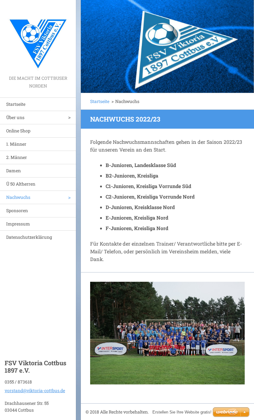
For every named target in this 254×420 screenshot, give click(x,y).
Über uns (15, 117)
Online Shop (18, 131)
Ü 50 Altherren (20, 184)
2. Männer (16, 157)
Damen (13, 171)
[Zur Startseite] (38, 37)
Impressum (18, 224)
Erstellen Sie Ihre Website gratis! (182, 412)
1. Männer (16, 144)
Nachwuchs (18, 197)
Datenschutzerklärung (29, 237)
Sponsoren (17, 210)
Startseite (15, 104)
